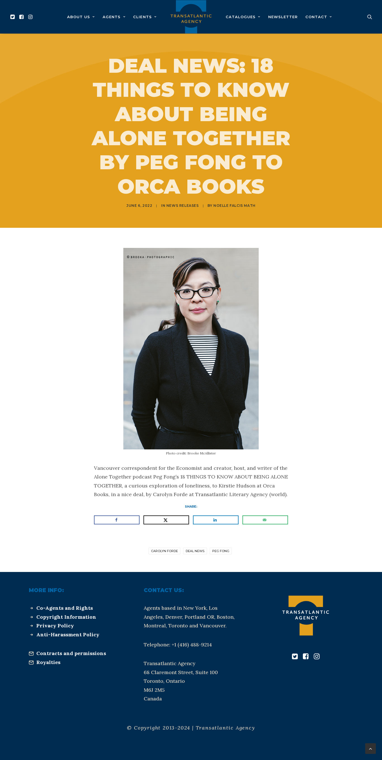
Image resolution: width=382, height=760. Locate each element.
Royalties (48, 662)
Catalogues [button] (241, 17)
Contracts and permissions (71, 653)
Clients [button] (142, 17)
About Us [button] (78, 17)
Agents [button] (112, 17)
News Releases (182, 205)
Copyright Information (66, 617)
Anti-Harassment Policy (67, 634)
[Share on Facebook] (117, 519)
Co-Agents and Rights (64, 608)
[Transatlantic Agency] (190, 17)
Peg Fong (220, 551)
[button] (13, 17)
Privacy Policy (55, 625)
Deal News (195, 551)
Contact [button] (316, 17)
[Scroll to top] (370, 748)
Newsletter (283, 17)
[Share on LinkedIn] (216, 519)
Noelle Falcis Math (234, 205)
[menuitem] (13, 17)
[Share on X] (166, 519)
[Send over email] (265, 519)
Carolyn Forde (164, 551)
